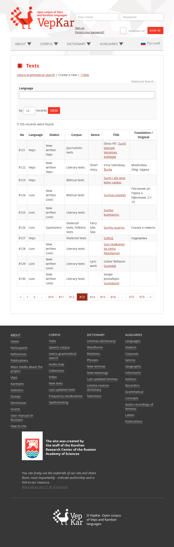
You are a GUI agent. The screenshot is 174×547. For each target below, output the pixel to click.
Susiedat (110, 266)
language (26, 88)
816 (113, 297)
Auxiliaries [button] (109, 44)
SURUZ (108, 238)
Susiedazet (111, 283)
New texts (56, 383)
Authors (130, 379)
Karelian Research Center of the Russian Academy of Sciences (71, 449)
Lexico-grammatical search (36, 75)
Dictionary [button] (76, 44)
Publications (19, 360)
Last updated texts (62, 390)
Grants (15, 409)
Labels (129, 415)
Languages (132, 341)
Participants (19, 348)
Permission (18, 403)
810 (50, 297)
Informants (133, 373)
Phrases (92, 360)
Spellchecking (58, 402)
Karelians (17, 384)
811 (61, 297)
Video (53, 377)
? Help (84, 75)
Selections (94, 396)
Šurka (108, 169)
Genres (130, 360)
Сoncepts (131, 398)
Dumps (16, 396)
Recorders (132, 385)
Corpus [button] (46, 44)
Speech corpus (59, 347)
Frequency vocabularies (66, 396)
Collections (56, 371)
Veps (14, 377)
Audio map (56, 364)
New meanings (97, 373)
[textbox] (22, 95)
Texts (52, 341)
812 (71, 297)
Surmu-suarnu (114, 227)
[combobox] (87, 95)
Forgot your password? (89, 32)
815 (102, 297)
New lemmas (96, 366)
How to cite (18, 426)
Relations (93, 354)
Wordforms (95, 347)
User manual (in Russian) (22, 417)
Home (15, 341)
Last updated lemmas (102, 379)
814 (92, 297)
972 (131, 297)
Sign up (79, 28)
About (16, 335)
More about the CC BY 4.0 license (45, 487)
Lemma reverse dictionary (98, 387)
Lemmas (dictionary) (101, 341)
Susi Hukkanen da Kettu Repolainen (114, 248)
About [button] (21, 44)
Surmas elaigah (115, 195)
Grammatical (134, 392)
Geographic (133, 366)
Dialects (130, 347)
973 (142, 297)
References (19, 354)
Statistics (17, 390)
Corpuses (132, 354)
